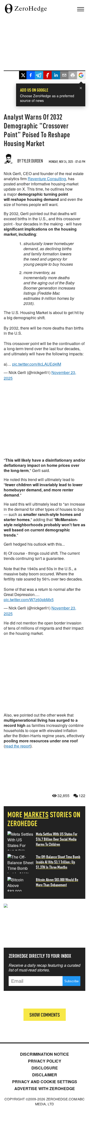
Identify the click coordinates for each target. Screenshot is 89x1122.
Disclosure (44, 1068)
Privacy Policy (44, 1061)
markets (36, 814)
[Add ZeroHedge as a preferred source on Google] (81, 76)
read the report (17, 746)
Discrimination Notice (44, 1054)
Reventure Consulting (47, 178)
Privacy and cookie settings (44, 1081)
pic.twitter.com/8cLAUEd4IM (36, 364)
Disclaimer (44, 1075)
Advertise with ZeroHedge (44, 1088)
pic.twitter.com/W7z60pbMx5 (29, 599)
